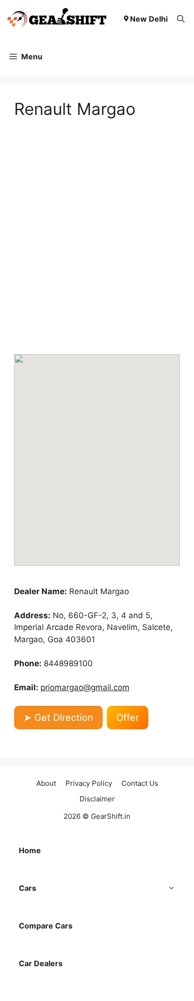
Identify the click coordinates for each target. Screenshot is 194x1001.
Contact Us (139, 783)
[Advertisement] (97, 236)
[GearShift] (57, 19)
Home (30, 850)
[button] (181, 19)
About (46, 783)
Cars (27, 888)
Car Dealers (41, 963)
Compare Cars (46, 925)
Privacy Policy (88, 783)
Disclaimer (97, 798)
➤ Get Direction (58, 717)
